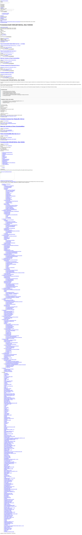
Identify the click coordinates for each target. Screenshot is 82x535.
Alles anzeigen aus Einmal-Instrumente (12, 270)
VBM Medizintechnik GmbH (8, 523)
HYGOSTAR (6, 454)
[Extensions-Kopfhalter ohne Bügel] (6, 74)
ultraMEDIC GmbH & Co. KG (9, 521)
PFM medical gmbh (7, 488)
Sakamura (5, 498)
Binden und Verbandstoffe (8, 311)
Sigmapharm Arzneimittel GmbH (9, 509)
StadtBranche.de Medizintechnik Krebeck (6, 180)
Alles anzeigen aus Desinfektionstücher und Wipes (13, 251)
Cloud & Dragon (6, 410)
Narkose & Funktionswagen (10, 346)
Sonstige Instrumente (7, 273)
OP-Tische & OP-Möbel (7, 348)
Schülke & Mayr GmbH (7, 501)
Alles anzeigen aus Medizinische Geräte (10, 320)
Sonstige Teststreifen (9, 223)
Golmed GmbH (6, 440)
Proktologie (8, 268)
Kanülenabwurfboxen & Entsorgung (9, 242)
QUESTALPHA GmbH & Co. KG (9, 491)
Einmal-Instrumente (7, 269)
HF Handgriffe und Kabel (10, 326)
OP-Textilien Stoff (7, 305)
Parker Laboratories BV (7, 484)
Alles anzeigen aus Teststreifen (10, 221)
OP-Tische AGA (8, 350)
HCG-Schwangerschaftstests (10, 226)
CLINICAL (6, 409)
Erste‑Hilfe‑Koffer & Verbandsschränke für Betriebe (14, 362)
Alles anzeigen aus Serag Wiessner (11, 295)
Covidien (5, 412)
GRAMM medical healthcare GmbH (9, 441)
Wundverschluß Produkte (8, 298)
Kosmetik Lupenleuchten (10, 207)
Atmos (5, 386)
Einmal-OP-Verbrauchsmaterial (10, 304)
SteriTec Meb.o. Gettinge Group (9, 517)
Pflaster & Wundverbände (8, 315)
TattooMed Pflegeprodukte (8, 317)
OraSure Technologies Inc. (8, 481)
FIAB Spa (5, 434)
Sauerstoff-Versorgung (7, 356)
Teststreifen (6, 220)
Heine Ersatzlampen (9, 199)
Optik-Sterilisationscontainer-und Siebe (12, 286)
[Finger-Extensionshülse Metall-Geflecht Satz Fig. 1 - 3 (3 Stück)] (10, 45)
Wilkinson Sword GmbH (8, 528)
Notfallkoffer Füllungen (9, 366)
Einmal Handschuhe (7, 200)
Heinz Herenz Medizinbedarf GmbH (9, 445)
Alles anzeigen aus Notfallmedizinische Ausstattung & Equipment (16, 364)
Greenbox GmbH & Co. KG (8, 442)
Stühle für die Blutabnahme (8, 340)
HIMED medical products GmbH (9, 448)
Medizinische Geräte (5, 319)
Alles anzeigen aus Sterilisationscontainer (12, 283)
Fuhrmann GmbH (7, 437)
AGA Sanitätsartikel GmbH (8, 376)
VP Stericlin (6, 524)
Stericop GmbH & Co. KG (8, 514)
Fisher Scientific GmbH (7, 435)
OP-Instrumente (6, 260)
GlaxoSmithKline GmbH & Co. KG (9, 439)
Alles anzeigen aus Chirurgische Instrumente (11, 259)
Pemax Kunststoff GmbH (8, 487)
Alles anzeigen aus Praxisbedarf (9, 185)
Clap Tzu (5, 408)
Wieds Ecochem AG (7, 527)
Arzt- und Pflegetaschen (7, 187)
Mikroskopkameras (9, 232)
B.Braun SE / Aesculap (7, 388)
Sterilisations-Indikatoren (8, 281)
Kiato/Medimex (6, 458)
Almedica (5, 378)
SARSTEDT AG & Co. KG (8, 500)
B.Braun (5, 290)
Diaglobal (5, 415)
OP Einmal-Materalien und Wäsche (9, 300)
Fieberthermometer (9, 197)
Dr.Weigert (5, 423)
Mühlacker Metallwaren (7, 476)
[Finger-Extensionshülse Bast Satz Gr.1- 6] (6, 52)
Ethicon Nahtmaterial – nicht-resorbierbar (12, 293)
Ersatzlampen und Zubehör (10, 338)
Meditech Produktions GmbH (8, 468)
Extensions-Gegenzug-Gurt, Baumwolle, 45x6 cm (9, 65)
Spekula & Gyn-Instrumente (10, 267)
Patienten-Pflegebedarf (5, 353)
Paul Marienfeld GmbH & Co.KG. (9, 486)
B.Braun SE (6, 387)
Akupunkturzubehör (7, 212)
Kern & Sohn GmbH (7, 457)
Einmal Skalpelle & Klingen (10, 271)
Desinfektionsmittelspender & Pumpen (12, 256)
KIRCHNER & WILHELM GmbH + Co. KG (11, 459)
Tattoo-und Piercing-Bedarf (6, 316)
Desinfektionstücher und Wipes (9, 250)
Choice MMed (6, 407)
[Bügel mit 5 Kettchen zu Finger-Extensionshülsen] (8, 123)
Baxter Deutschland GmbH (8, 390)
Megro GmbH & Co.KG (8, 470)
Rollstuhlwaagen (8, 333)
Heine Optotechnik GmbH (8, 444)
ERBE (5, 430)
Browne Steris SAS (7, 401)
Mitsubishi (5, 474)
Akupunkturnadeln (7, 213)
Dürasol (5, 425)
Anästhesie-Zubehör (7, 369)
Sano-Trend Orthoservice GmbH (9, 499)
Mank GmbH (6, 465)
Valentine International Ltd (8, 522)
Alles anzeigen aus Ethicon (10, 292)
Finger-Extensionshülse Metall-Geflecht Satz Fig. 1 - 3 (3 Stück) (12, 43)
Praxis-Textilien (6, 203)
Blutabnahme (6, 236)
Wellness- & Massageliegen (10, 208)
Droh (5, 424)
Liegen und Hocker (7, 341)
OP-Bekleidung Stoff (9, 308)
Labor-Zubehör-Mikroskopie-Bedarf (9, 234)
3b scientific (6, 373)
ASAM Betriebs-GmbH (7, 384)
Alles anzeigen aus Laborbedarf (9, 219)
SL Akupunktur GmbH (7, 510)
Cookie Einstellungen (5, 164)
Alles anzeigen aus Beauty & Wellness (12, 205)
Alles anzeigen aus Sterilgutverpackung (12, 278)
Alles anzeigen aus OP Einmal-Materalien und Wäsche (14, 301)
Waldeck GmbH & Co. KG (8, 526)
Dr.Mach (5, 421)
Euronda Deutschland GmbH (8, 433)
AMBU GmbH (6, 379)
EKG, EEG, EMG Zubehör (10, 190)
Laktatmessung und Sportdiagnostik (9, 228)
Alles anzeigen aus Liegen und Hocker (12, 342)
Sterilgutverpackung (7, 277)
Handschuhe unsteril (9, 202)
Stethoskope (8, 196)
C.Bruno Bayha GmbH (7, 403)
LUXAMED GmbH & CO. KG (9, 463)
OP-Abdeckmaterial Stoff (10, 307)
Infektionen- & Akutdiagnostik (10, 225)
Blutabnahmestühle (7, 237)
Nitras (5, 477)
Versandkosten (4, 34)
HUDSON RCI (6, 450)
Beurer (5, 392)
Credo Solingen (6, 414)
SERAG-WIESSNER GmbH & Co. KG (10, 506)
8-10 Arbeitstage (6, 38)
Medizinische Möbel (5, 339)
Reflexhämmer (8, 198)
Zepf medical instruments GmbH (9, 531)
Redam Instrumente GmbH (8, 493)
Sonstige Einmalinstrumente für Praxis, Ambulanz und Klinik (15, 272)
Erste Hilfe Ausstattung (7, 360)
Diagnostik (5, 189)
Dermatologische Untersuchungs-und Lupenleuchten (14, 337)
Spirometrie (8, 192)
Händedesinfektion (7, 246)
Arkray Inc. (6, 383)
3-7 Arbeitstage (6, 48)
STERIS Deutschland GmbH (8, 515)
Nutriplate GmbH (6, 478)
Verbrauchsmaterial (7, 318)
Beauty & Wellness (7, 204)
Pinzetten (7, 265)
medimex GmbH (6, 467)
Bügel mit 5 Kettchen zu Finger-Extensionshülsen (9, 58)
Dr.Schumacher (6, 422)
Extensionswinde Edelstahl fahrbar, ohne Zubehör (12, 142)
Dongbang (5, 419)
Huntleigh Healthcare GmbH (8, 452)
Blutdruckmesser (8, 195)
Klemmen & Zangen (9, 263)
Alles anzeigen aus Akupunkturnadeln (11, 214)
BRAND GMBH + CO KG (8, 399)
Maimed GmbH (6, 464)
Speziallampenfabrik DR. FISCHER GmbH (10, 513)
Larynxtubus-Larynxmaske (8, 371)
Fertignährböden (6, 229)
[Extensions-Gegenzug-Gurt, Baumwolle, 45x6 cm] (8, 67)
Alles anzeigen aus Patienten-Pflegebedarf (10, 354)
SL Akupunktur (8, 217)
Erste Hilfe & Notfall (5, 358)
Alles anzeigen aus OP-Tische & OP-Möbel (12, 349)
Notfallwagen (8, 367)
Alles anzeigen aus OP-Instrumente (11, 261)
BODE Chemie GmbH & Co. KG (9, 395)
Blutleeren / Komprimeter (8, 370)
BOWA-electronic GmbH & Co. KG (9, 398)
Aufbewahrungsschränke (8, 352)
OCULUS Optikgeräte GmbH (8, 479)
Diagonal (5, 416)
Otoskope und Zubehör (9, 191)
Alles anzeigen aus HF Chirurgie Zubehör (12, 324)
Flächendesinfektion (7, 249)
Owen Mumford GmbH (7, 483)
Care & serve (6, 404)
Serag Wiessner (6, 294)
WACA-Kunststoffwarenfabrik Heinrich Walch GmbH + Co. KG (14, 525)
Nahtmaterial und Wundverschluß (7, 288)
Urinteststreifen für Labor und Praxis (11, 222)
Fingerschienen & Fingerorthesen (9, 312)
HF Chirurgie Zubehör (7, 323)
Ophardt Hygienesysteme (8, 480)
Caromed (5, 405)
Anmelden (5, 11)
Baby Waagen (8, 331)
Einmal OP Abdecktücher (10, 302)
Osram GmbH (6, 482)
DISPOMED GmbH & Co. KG (9, 418)
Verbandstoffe (4, 310)
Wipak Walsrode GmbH (7, 529)
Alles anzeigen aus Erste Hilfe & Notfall (10, 359)
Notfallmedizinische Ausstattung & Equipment (11, 363)
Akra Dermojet (6, 377)
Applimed (5, 382)
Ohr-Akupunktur (8, 218)
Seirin (7, 216)
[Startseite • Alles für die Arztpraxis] (4, 0)
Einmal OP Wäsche (9, 303)
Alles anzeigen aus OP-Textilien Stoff (11, 306)
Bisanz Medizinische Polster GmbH (9, 394)
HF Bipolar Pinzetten (9, 325)
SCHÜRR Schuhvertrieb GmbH (9, 502)
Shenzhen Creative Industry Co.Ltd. (9, 507)
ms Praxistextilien (6, 475)
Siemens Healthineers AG (8, 508)
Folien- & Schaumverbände (8, 313)
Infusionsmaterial (6, 238)
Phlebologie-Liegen (9, 343)
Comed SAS (6, 411)
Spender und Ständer (7, 243)
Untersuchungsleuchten (7, 334)
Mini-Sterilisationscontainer (10, 284)
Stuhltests (7, 227)
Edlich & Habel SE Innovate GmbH (9, 426)
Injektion (5, 239)
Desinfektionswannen (9, 257)
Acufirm (5, 375)
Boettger (5, 396)
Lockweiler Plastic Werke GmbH (9, 461)
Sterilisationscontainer (7, 282)
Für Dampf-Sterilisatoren (10, 279)
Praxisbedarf (4, 184)
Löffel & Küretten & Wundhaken (11, 264)
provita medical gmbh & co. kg (8, 490)
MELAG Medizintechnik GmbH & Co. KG (10, 471)
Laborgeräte (6, 233)
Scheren (7, 266)
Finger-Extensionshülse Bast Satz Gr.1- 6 (8, 50)
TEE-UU (5, 519)
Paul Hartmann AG (7, 485)
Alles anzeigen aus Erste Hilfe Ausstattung (12, 361)
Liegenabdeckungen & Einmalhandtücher (10, 209)
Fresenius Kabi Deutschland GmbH (9, 436)
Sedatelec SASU (6, 503)
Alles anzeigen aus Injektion (10, 240)
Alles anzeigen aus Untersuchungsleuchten (12, 335)
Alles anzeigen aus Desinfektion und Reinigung (11, 245)
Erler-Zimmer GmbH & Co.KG (9, 431)
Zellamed (5, 530)
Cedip (5, 406)
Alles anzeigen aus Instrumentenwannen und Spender (14, 255)
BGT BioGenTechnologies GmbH (9, 393)
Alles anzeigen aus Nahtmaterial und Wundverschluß (12, 289)
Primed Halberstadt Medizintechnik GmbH (10, 489)
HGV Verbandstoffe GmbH (8, 447)
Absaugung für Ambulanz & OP (9, 321)
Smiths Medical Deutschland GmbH (9, 512)
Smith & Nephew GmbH (8, 511)
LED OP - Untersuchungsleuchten (11, 336)
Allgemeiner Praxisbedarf (8, 186)
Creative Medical (6, 413)
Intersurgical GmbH (7, 455)
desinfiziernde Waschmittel (8, 258)
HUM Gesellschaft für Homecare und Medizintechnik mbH (13, 451)
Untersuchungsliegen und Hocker (11, 344)
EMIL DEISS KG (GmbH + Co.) (9, 429)
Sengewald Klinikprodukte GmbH (9, 505)
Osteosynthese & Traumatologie (9, 274)
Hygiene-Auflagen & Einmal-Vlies (11, 206)
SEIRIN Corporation (7, 504)
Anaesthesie (4, 368)
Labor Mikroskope (9, 231)
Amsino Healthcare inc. (7, 381)
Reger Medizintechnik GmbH (8, 494)
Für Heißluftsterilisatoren (10, 280)
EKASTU (5, 427)
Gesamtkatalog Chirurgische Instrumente (12, 262)
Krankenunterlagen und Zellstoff (9, 355)
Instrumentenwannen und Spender (9, 254)
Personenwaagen (8, 332)
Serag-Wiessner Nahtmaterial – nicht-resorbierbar (13, 296)
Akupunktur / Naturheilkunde (6, 210)
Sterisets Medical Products (8, 516)
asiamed (7, 215)
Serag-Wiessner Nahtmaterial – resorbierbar (12, 297)
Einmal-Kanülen (8, 241)
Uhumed (5, 520)
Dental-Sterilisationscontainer (10, 285)
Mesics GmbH (6, 473)
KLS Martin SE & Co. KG (8, 460)
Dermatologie (6, 188)
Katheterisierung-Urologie (8, 357)
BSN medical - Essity (7, 402)
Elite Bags (5, 428)
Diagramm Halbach (7, 417)
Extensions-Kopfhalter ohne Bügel (7, 72)
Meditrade (5, 469)
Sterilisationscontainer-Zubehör (10, 287)
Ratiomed (5, 492)
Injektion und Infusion (5, 235)
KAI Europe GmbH (7, 456)
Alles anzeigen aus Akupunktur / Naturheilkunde (11, 211)
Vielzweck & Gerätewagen (10, 347)
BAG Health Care (7, 389)
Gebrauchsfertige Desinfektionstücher (11, 252)
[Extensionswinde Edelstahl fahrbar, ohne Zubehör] (8, 139)
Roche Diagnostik (7, 496)
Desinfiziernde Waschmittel (10, 309)
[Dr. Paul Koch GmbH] (4, 27)
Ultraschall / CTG (8, 193)
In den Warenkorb (8, 36)
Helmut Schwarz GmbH (7, 446)
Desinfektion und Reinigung (6, 244)
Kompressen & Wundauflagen (8, 314)
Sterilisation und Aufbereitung (6, 275)
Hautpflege (5, 248)
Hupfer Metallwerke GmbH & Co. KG (10, 453)
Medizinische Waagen (7, 328)
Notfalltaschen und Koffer (10, 365)
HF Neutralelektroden (9, 327)
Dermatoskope (8, 194)
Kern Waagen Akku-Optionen (10, 330)
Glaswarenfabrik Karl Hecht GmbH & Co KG (11, 438)
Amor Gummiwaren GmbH (8, 380)
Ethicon (5, 291)
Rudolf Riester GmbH (7, 497)
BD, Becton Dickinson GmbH (8, 391)
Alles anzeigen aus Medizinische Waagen (12, 329)
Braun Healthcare (6, 400)
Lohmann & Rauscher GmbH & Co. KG (10, 462)
